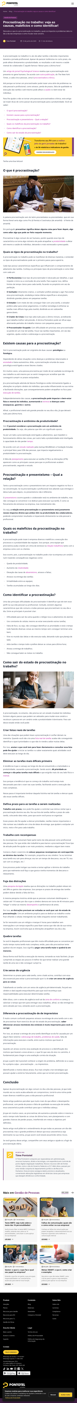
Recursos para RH (9, 1315)
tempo (30, 441)
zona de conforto (52, 999)
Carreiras (55, 1308)
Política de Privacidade (35, 1336)
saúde (47, 89)
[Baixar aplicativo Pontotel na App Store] (23, 1373)
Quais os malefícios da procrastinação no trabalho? (28, 124)
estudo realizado (27, 447)
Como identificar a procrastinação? (21, 128)
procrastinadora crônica (44, 77)
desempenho (32, 904)
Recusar (53, 1395)
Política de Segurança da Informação (36, 1340)
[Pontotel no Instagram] (15, 1369)
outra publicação (47, 74)
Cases (54, 1319)
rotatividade (23, 568)
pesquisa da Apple (15, 886)
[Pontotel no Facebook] (19, 1369)
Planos (5, 1308)
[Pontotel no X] (22, 1369)
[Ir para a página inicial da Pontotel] (10, 4)
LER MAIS (8, 1239)
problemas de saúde (50, 1037)
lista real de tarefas (43, 738)
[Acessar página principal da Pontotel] (14, 1385)
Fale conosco (11, 1352)
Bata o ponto (7, 1332)
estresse (46, 401)
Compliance (56, 1311)
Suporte (5, 1339)
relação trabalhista (55, 546)
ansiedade (7, 362)
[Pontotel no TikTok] (4, 1369)
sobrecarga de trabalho (31, 1037)
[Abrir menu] (72, 3)
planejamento (18, 459)
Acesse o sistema (9, 1336)
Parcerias (55, 1315)
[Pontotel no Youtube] (11, 1369)
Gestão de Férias (8, 1322)
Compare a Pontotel (34, 1315)
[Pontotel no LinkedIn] (8, 1369)
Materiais (31, 1308)
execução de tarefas (11, 393)
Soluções (6, 1304)
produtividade (59, 241)
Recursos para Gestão (10, 1311)
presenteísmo (11, 497)
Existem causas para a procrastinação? (23, 115)
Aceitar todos (65, 1395)
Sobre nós (55, 1304)
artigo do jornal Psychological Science (23, 71)
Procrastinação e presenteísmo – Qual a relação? (27, 119)
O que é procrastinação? (17, 110)
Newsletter (31, 1311)
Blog (29, 1304)
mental (6, 775)
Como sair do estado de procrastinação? (24, 132)
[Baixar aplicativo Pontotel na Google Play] (9, 1373)
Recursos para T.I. (9, 1319)
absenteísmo (31, 572)
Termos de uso (33, 1332)
